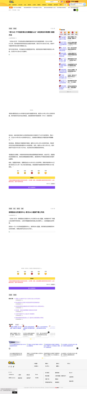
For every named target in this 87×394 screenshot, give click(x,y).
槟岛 (19, 10)
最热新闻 (14, 4)
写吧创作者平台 (48, 382)
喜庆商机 (56, 4)
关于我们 (47, 372)
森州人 (57, 363)
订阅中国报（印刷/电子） (61, 375)
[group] (61, 33)
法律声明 (71, 376)
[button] (52, 332)
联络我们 (57, 382)
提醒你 (38, 4)
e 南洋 (19, 374)
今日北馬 (20, 4)
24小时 (17, 324)
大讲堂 (34, 4)
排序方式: (48, 183)
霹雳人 (57, 366)
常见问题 (47, 375)
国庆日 (50, 221)
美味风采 (20, 378)
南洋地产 (29, 378)
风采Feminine (12, 377)
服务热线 (57, 372)
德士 (34, 221)
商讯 (61, 4)
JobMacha (11, 374)
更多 (65, 4)
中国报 (35, 363)
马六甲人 (47, 366)
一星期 (22, 324)
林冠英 (39, 41)
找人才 (70, 372)
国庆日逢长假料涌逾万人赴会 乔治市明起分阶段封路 (55, 7)
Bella (36, 374)
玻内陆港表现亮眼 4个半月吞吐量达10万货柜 (33, 7)
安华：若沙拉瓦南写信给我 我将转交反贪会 (77, 7)
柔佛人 (46, 363)
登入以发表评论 (31, 187)
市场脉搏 (13, 342)
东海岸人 (36, 366)
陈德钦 (29, 49)
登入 (68, 1)
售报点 (56, 379)
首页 (10, 4)
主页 (10, 10)
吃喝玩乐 (44, 4)
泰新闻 (29, 4)
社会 (25, 4)
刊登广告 (47, 379)
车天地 (36, 377)
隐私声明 (71, 381)
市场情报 (50, 4)
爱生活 (28, 374)
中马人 (68, 363)
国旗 (41, 218)
